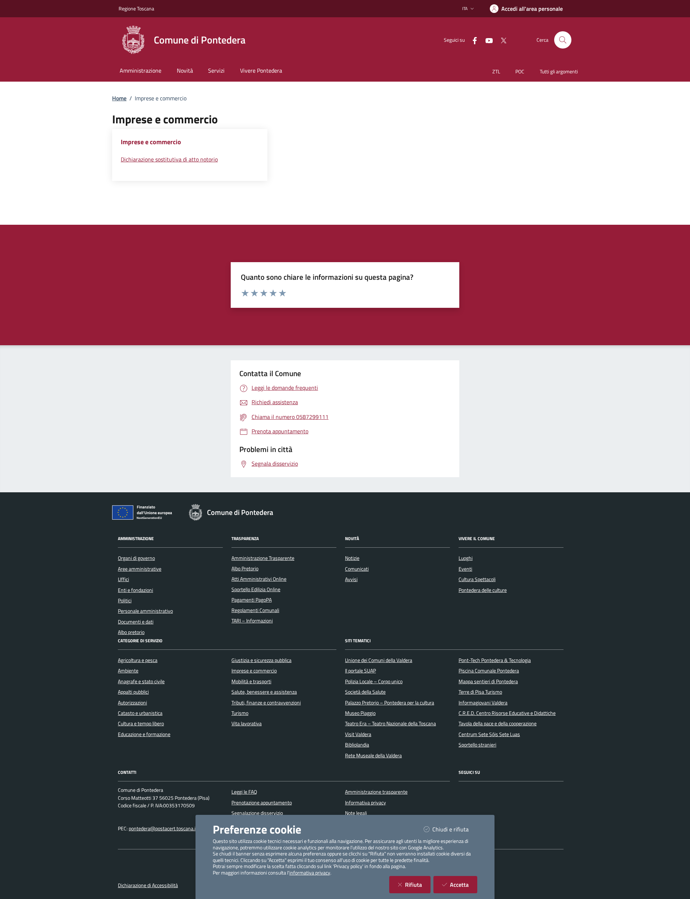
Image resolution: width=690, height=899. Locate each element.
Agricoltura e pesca (137, 660)
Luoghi (466, 558)
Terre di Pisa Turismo (480, 692)
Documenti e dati (135, 622)
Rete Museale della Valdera (373, 755)
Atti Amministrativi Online (258, 579)
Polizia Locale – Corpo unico (373, 681)
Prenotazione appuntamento (261, 803)
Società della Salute (365, 692)
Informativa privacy (365, 803)
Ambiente (128, 671)
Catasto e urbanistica (140, 713)
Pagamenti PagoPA (251, 600)
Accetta (463, 884)
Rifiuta (418, 884)
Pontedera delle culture (483, 590)
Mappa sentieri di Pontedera (488, 681)
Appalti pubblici (133, 692)
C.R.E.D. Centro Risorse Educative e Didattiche (507, 713)
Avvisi (351, 579)
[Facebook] (472, 40)
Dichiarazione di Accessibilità (148, 885)
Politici (125, 600)
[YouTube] (486, 40)
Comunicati (357, 569)
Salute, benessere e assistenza (264, 692)
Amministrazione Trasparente (262, 558)
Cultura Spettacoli (477, 579)
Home (119, 98)
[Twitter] (500, 40)
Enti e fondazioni (135, 590)
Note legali (356, 813)
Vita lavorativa (246, 723)
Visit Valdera (358, 734)
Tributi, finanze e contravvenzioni (266, 703)
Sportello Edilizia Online (255, 589)
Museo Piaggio (360, 713)
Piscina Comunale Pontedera (489, 671)
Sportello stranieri (477, 745)
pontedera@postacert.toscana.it (163, 828)
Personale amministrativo (145, 611)
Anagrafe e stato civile (141, 681)
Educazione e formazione (144, 734)
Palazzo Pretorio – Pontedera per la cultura (389, 703)
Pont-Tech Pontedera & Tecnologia (495, 660)
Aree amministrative (139, 569)
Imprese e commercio (254, 671)
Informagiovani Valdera (483, 703)
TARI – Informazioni (252, 621)
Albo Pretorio (244, 568)
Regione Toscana (136, 8)
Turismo (239, 713)
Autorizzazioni (132, 703)
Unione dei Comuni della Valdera (378, 660)
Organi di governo (136, 558)
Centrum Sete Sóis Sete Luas (489, 734)
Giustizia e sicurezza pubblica (261, 660)
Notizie (352, 558)
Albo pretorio (131, 632)
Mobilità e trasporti (251, 681)
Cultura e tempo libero (141, 723)
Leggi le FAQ (244, 792)
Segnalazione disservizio (257, 813)
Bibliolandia (357, 745)
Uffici (123, 579)
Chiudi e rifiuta (454, 829)
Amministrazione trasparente (376, 792)
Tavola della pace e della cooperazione (498, 723)
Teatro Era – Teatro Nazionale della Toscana (390, 723)
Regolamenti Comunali (255, 610)
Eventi (465, 569)
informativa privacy (309, 873)
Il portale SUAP (360, 671)
